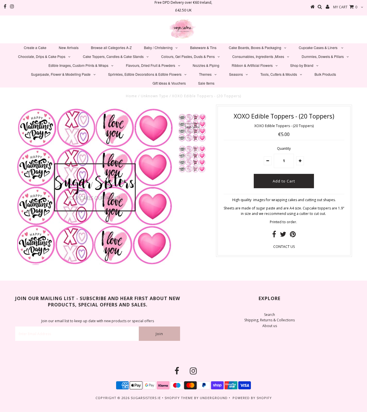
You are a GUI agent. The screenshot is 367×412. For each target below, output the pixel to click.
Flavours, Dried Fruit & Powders (150, 65)
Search (269, 314)
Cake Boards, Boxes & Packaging (255, 47)
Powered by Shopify (252, 398)
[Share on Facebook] (274, 235)
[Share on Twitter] (283, 235)
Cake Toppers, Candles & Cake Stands (113, 56)
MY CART (345, 7)
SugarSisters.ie (146, 398)
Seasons (236, 74)
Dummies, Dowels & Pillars (323, 56)
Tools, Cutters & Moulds (278, 74)
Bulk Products (325, 74)
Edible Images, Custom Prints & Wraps (78, 65)
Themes (205, 74)
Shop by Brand (301, 65)
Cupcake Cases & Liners (318, 47)
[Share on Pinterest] (293, 235)
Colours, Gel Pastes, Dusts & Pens (188, 56)
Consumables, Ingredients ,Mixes (258, 56)
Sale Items (206, 83)
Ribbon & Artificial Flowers (252, 65)
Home (131, 96)
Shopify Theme (179, 398)
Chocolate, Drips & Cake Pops (41, 56)
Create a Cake (35, 47)
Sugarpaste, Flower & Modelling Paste (61, 74)
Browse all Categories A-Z (111, 47)
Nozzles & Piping (206, 65)
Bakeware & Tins (203, 47)
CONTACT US (284, 246)
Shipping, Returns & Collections (269, 320)
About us (269, 325)
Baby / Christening (158, 47)
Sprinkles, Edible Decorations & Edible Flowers (144, 74)
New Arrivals (69, 47)
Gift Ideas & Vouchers (169, 83)
